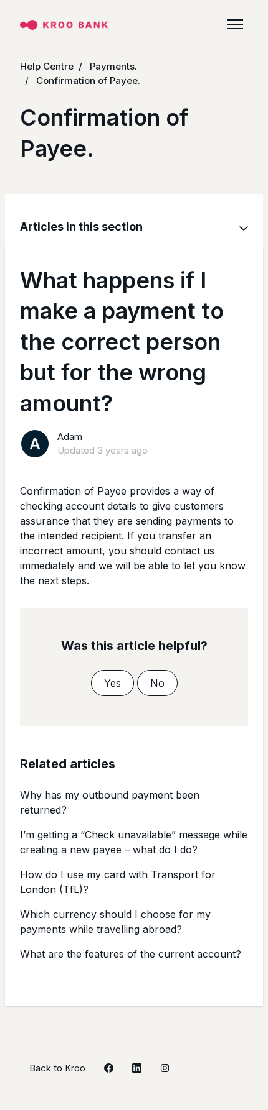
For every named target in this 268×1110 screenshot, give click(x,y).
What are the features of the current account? (130, 954)
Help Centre (47, 66)
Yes (112, 683)
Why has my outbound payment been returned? (109, 802)
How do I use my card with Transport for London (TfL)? (118, 882)
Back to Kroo (57, 1068)
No (157, 683)
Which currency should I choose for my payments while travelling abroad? (115, 921)
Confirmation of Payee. (88, 80)
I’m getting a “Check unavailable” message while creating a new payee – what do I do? (133, 842)
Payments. (113, 66)
